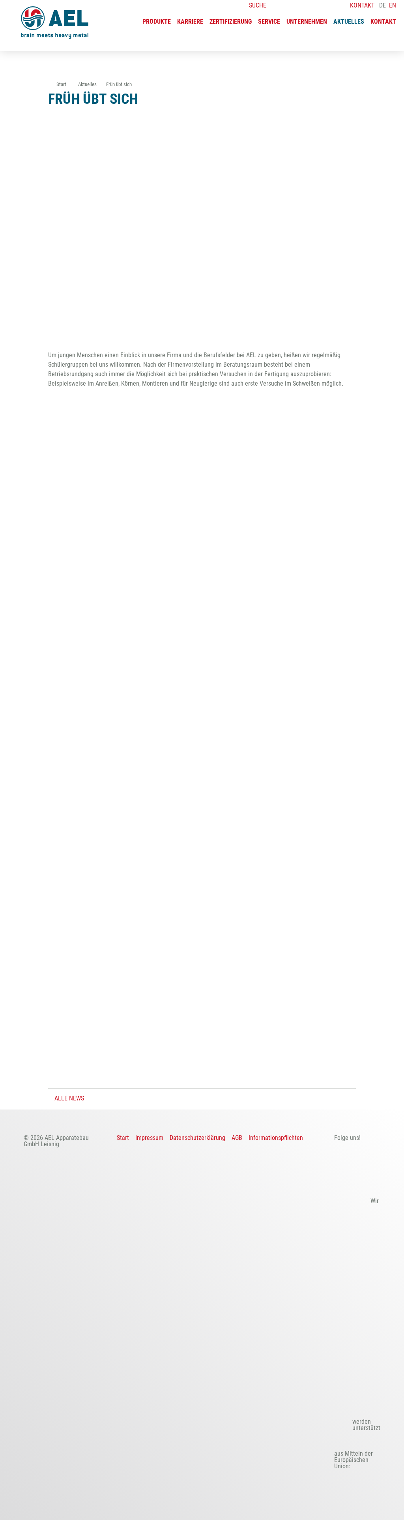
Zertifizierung (230, 22)
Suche (256, 5)
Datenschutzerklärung (197, 1137)
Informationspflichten (276, 1137)
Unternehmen (306, 22)
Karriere (190, 22)
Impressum (149, 1137)
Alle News (68, 1098)
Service (269, 22)
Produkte (156, 22)
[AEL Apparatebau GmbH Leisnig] (54, 22)
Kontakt (383, 22)
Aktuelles (348, 22)
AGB (237, 1137)
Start (123, 1137)
